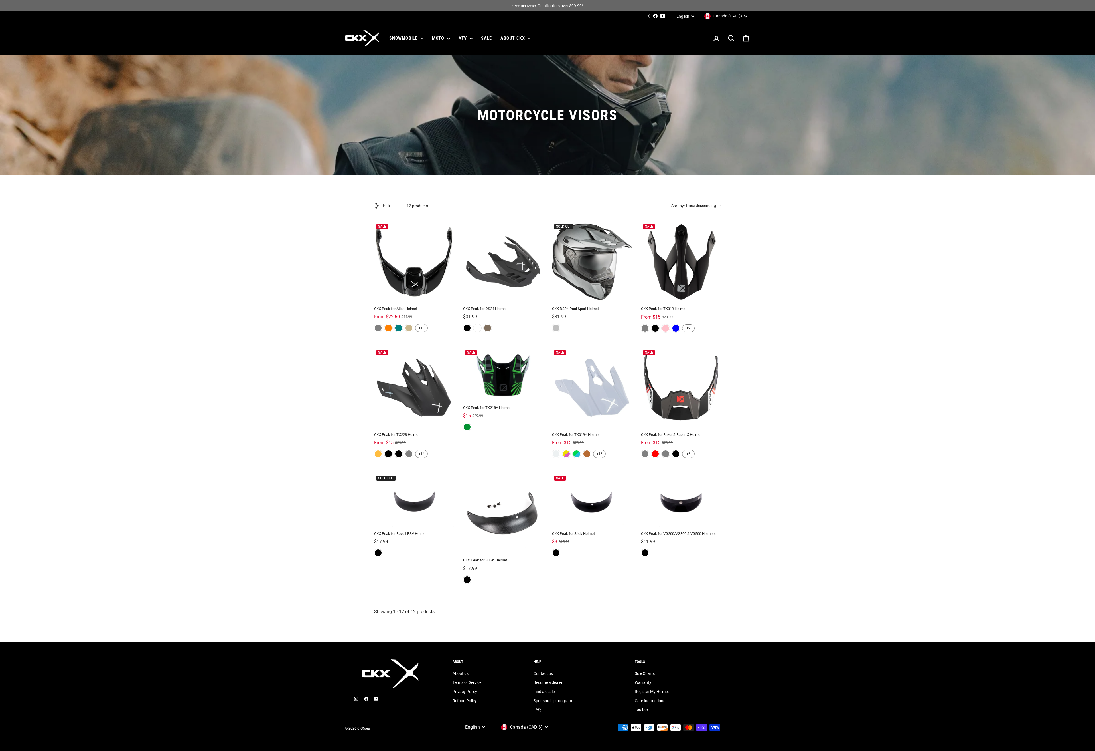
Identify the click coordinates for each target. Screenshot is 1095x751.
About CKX (513, 38)
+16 (600, 454)
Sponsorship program (553, 700)
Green (467, 427)
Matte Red (655, 454)
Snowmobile (404, 38)
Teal (399, 328)
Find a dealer (545, 691)
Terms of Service (467, 682)
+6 (688, 454)
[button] (696, 206)
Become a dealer (548, 682)
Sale (486, 38)
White (477, 328)
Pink (666, 328)
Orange (388, 328)
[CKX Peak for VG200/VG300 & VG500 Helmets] (681, 500)
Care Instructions (650, 700)
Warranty (643, 682)
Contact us (543, 673)
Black (467, 328)
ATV (463, 38)
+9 (688, 328)
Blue (676, 328)
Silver (556, 328)
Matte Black (655, 328)
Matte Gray (645, 454)
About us (461, 673)
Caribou (488, 328)
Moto (439, 38)
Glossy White (556, 454)
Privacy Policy (465, 691)
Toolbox (642, 709)
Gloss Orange (378, 454)
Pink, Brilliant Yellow (566, 454)
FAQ (537, 709)
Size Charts (645, 673)
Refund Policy (465, 700)
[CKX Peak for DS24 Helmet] (503, 262)
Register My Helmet (652, 691)
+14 (422, 454)
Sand (409, 328)
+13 (422, 328)
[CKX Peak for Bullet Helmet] (503, 513)
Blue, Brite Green (577, 454)
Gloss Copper (587, 454)
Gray (378, 328)
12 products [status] (417, 206)
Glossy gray (645, 328)
